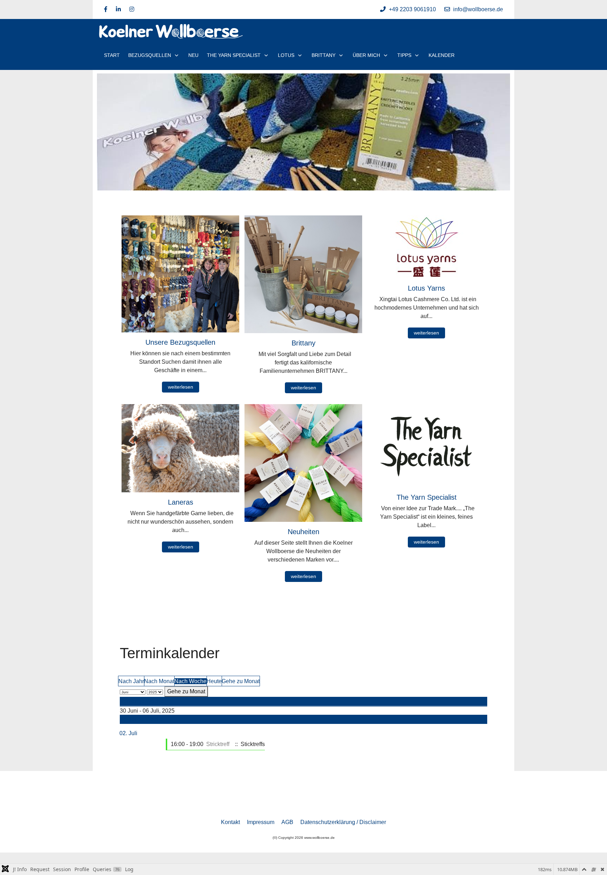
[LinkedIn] (118, 9)
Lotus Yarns (426, 288)
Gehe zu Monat (241, 681)
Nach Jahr (131, 681)
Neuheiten (303, 532)
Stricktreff (217, 744)
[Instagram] (131, 9)
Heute (214, 681)
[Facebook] (105, 9)
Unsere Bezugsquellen (180, 342)
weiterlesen (180, 387)
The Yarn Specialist (427, 497)
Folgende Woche (141, 719)
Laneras (180, 502)
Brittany (303, 343)
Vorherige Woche (141, 701)
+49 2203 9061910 (412, 9)
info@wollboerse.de (478, 9)
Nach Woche (190, 681)
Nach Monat (159, 681)
